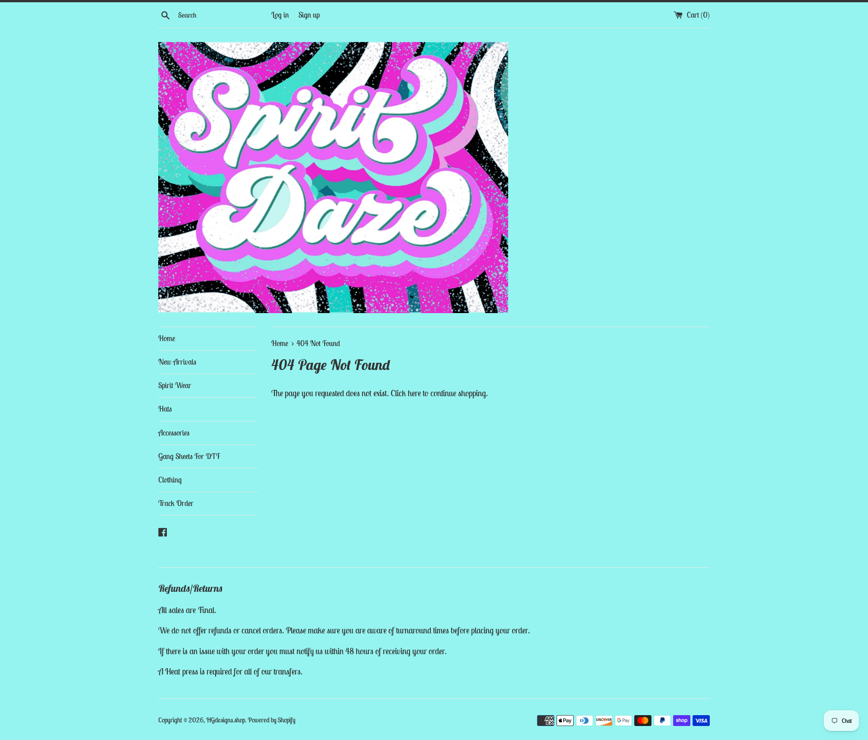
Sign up (309, 15)
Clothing (170, 480)
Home (166, 338)
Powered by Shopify (271, 720)
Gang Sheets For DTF (189, 456)
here (414, 393)
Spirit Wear (174, 385)
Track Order (175, 503)
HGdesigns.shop (225, 720)
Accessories (173, 433)
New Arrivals (177, 362)
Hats (165, 409)
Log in (280, 15)
